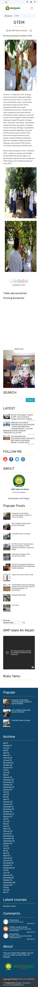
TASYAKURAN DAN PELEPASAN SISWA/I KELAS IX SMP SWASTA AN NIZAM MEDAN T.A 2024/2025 (23, 439)
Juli (4, 770)
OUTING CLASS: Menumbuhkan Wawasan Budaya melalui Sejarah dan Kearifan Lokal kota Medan (23, 546)
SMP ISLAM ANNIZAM (26, 979)
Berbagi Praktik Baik (19, 595)
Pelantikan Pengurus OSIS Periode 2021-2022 (21, 555)
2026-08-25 (31, 939)
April (5, 753)
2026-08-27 (31, 923)
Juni (5, 748)
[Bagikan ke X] (15, 281)
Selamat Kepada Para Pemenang (19, 367)
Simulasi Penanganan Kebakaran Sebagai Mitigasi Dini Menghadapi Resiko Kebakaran (23, 566)
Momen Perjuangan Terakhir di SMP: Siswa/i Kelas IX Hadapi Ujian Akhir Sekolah (22, 417)
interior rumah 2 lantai (18, 927)
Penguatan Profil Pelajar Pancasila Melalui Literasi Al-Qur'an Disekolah (22, 515)
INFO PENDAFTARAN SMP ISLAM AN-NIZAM (21, 524)
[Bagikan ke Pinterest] (22, 281)
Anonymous (14, 920)
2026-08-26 (31, 932)
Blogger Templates (23, 983)
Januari (6, 760)
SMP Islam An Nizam (20, 489)
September (7, 787)
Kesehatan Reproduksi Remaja (19, 387)
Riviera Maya (8, 985)
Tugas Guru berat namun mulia (22, 575)
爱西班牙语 (19, 985)
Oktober (6, 746)
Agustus (6, 768)
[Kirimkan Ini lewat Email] (11, 281)
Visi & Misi (15, 605)
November (7, 763)
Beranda (8, 16)
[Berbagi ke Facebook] (19, 281)
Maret (5, 755)
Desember (7, 780)
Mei (4, 743)
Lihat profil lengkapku (19, 492)
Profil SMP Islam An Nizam (21, 534)
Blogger (26, 498)
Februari (6, 758)
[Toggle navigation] (6, 2)
